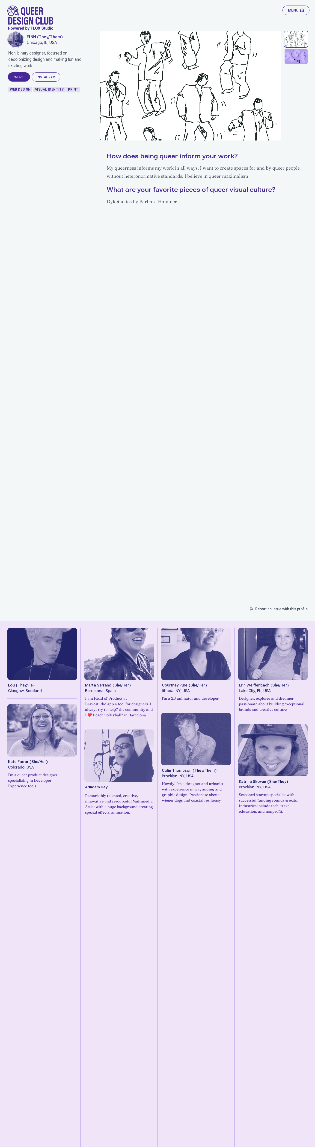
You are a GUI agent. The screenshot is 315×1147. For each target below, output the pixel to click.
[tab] (296, 39)
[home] (30, 18)
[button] (295, 10)
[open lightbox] (15, 39)
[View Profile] (42, 654)
